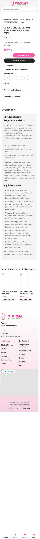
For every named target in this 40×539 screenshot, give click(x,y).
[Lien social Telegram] (26, 78)
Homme (22, 489)
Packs (21, 500)
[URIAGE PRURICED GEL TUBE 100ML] (10, 348)
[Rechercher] (35, 9)
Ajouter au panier (24, 55)
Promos (22, 496)
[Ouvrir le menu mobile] (4, 3)
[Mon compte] (35, 3)
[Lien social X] (11, 78)
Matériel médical (25, 485)
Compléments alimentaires (24, 480)
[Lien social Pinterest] (16, 78)
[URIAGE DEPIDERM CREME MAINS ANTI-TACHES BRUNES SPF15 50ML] (28, 348)
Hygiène (4, 491)
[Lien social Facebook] (6, 78)
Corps (3, 498)
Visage (3, 487)
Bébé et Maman (7, 480)
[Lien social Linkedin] (21, 78)
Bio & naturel (24, 476)
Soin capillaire (6, 494)
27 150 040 (5, 468)
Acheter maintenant (19, 60)
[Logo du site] (19, 3)
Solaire (3, 483)
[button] (8, 434)
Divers (21, 493)
